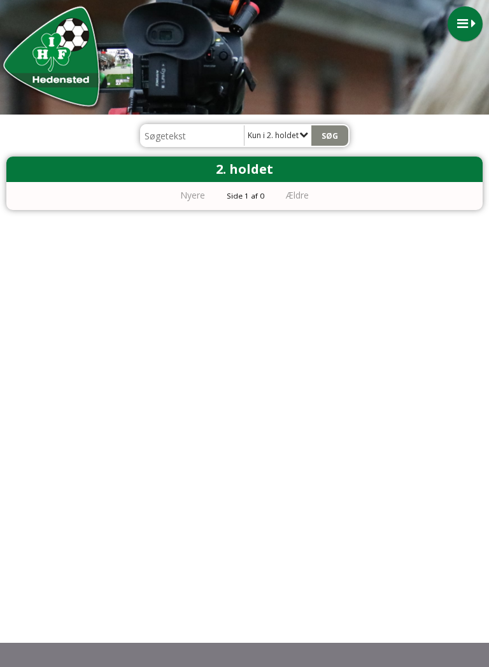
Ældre (298, 195)
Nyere (193, 195)
